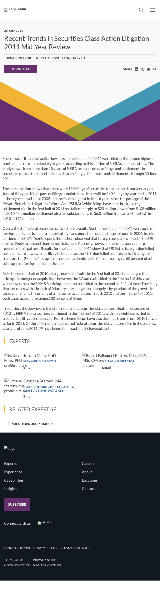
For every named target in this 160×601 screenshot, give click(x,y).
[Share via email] (148, 69)
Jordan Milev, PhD (39, 355)
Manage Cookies (47, 565)
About (87, 471)
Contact (88, 488)
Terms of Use (14, 560)
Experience (13, 471)
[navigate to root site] (9, 448)
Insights (10, 488)
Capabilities (14, 480)
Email (27, 367)
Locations (90, 480)
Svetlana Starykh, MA (42, 380)
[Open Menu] (153, 10)
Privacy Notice (45, 560)
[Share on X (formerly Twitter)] (142, 69)
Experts (10, 463)
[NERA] (15, 10)
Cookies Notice (17, 565)
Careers (88, 463)
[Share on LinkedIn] (136, 69)
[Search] (141, 10)
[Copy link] (154, 69)
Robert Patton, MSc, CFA (124, 355)
